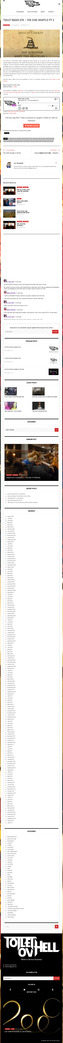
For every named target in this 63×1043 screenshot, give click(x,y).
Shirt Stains (10, 902)
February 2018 (11, 732)
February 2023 (11, 605)
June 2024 (10, 571)
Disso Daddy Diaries (12, 851)
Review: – (47, 153)
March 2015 (10, 806)
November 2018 (11, 713)
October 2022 (10, 613)
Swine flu (26, 141)
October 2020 (10, 664)
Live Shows (10, 864)
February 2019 (11, 706)
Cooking (9, 845)
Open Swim (25, 187)
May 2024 (9, 573)
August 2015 (10, 795)
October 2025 (10, 537)
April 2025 (10, 550)
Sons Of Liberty (18, 141)
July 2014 (9, 822)
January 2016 (10, 784)
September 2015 (11, 793)
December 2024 (11, 558)
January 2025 (10, 556)
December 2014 (11, 812)
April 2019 (10, 702)
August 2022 (10, 617)
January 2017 (10, 759)
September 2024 (11, 565)
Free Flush (9, 857)
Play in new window (13, 111)
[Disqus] (31, 257)
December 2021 (11, 634)
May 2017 (9, 751)
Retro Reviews (10, 889)
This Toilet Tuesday (12, 910)
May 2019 (9, 700)
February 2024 (11, 579)
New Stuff (19, 187)
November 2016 (11, 763)
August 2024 (10, 567)
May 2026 (9, 522)
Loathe (15, 86)
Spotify (21, 90)
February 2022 (11, 630)
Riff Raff (9, 896)
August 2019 (10, 694)
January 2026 (10, 531)
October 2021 (10, 639)
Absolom (11, 138)
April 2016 (10, 778)
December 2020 (11, 660)
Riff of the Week (11, 893)
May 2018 (9, 725)
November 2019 (11, 687)
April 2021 (10, 651)
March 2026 (10, 527)
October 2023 (10, 588)
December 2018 (11, 710)
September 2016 (11, 767)
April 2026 (10, 524)
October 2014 (10, 816)
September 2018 (11, 717)
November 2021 (11, 636)
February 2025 (11, 554)
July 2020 (9, 670)
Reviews (9, 891)
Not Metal (9, 475)
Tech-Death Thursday (12, 906)
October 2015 (10, 791)
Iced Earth (41, 138)
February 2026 (11, 529)
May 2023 (9, 598)
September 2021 (11, 641)
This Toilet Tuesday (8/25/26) (39, 411)
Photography (10, 883)
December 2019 (11, 685)
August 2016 (10, 770)
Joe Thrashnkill (15, 25)
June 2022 (10, 622)
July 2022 (9, 620)
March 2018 (10, 729)
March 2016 (10, 780)
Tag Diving (10, 904)
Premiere (9, 885)
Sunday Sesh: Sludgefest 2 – (23, 477)
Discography (10, 849)
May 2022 (9, 624)
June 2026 (10, 520)
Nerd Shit (9, 870)
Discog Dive (10, 847)
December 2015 (11, 786)
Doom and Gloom (11, 853)
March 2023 (10, 603)
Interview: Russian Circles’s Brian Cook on (44, 397)
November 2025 (11, 535)
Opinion (19, 198)
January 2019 (10, 708)
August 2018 (10, 719)
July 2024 (9, 569)
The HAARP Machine (47, 141)
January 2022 (10, 632)
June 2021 (10, 647)
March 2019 (10, 704)
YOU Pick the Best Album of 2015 (13, 347)
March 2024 (10, 577)
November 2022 (11, 611)
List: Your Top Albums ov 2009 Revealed (18, 1031)
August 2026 (10, 516)
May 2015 (9, 801)
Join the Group (32, 12)
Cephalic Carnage (26, 138)
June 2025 (10, 546)
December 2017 (11, 736)
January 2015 (10, 810)
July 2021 (9, 645)
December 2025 (11, 533)
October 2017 (10, 740)
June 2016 (10, 774)
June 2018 (10, 723)
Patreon (34, 92)
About (43, 12)
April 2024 (10, 575)
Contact (51, 12)
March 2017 (10, 755)
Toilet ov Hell (49, 1040)
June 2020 (10, 672)
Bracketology (10, 841)
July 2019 (9, 696)
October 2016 (10, 765)
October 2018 (10, 715)
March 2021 (10, 653)
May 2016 (9, 776)
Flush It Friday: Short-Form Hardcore (14, 397)
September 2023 (11, 590)
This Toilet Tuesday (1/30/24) (12, 153)
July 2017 (9, 746)
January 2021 (10, 658)
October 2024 (10, 562)
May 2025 (9, 548)
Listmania (9, 862)
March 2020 (10, 679)
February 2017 (11, 757)
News (8, 874)
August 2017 (10, 744)
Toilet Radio (6, 25)
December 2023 (11, 584)
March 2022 (10, 628)
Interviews (9, 860)
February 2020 (11, 681)
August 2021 (10, 643)
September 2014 (11, 818)
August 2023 (10, 592)
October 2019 (10, 689)
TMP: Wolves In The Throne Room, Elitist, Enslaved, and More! (22, 502)
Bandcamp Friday (11, 838)
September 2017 (11, 742)
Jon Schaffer (50, 138)
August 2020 (10, 668)
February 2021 (11, 656)
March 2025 (10, 552)
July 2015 (9, 797)
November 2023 (11, 586)
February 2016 (11, 782)
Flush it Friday (10, 855)
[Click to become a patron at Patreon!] (31, 125)
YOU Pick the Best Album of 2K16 (13, 358)
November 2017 (11, 738)
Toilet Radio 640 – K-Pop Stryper (13, 411)
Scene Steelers (11, 900)
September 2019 (11, 691)
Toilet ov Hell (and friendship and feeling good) (23, 213)
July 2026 (9, 518)
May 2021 (9, 649)
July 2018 (9, 721)
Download (22, 111)
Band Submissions (12, 836)
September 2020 (11, 666)
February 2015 (11, 808)
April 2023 (10, 601)
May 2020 (9, 675)
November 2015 (11, 789)
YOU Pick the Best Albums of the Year (14, 369)
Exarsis (35, 138)
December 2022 (11, 609)
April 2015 (10, 803)
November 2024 (11, 560)
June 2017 (10, 748)
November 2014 (11, 814)
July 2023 (9, 594)
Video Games (10, 917)
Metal (8, 868)
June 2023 (10, 596)
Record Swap (10, 887)
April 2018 (10, 727)
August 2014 (10, 820)
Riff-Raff (9, 898)
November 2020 (11, 662)
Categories (20, 12)
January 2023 (10, 607)
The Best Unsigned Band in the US (15, 908)
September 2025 (11, 539)
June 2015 (10, 799)
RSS (15, 113)
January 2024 (10, 582)
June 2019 (10, 698)
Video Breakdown (11, 915)
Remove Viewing (8, 141)
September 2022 (11, 615)
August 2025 (10, 541)
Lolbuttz (9, 866)
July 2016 (9, 772)
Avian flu (18, 138)
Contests (9, 843)
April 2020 (10, 677)
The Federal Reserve (36, 141)
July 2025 (9, 543)
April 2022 (10, 626)
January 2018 (10, 734)
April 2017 (10, 753)
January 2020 (10, 683)
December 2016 (11, 761)
